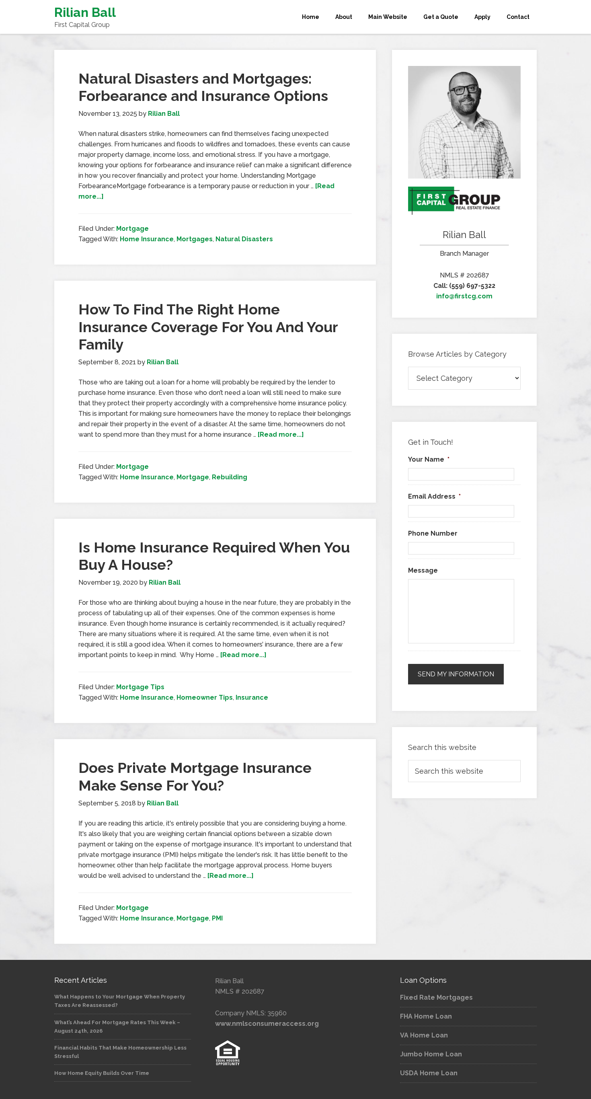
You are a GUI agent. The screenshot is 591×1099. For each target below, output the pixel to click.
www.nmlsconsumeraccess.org (267, 1023)
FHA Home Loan (426, 1016)
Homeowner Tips (204, 697)
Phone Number (433, 533)
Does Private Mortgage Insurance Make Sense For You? (195, 776)
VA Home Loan (424, 1035)
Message (423, 570)
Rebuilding (229, 477)
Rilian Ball (85, 12)
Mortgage (132, 228)
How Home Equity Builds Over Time (101, 1073)
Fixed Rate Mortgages (436, 997)
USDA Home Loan (429, 1073)
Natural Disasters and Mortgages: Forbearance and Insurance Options (203, 87)
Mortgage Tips (140, 687)
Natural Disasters (244, 239)
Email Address (434, 496)
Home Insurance (147, 239)
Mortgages (194, 239)
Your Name (428, 459)
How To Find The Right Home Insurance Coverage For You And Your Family (208, 326)
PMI (217, 918)
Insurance (252, 697)
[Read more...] (281, 434)
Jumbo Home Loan (431, 1054)
